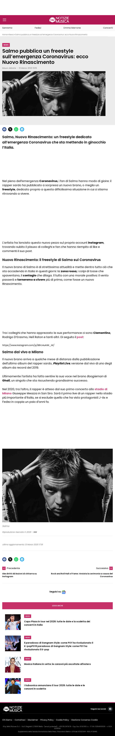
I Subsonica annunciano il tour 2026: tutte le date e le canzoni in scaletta (54, 687)
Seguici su (55, 591)
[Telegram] (22, 129)
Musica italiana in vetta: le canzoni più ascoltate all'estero (57, 664)
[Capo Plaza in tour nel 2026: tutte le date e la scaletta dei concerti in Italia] (13, 623)
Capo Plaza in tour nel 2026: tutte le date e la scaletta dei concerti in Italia (57, 623)
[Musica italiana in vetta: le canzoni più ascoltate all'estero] (13, 666)
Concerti (108, 27)
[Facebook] (4, 129)
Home (4, 34)
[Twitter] (10, 129)
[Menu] (4, 19)
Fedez (38, 27)
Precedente (13, 568)
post (80, 337)
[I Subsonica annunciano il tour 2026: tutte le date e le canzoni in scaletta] (13, 687)
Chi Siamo (7, 719)
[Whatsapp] (16, 129)
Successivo (102, 568)
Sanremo (7, 27)
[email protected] (50, 726)
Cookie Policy (62, 719)
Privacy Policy (47, 719)
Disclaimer (33, 719)
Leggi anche (57, 605)
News (11, 34)
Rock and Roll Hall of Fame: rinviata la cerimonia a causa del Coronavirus (82, 575)
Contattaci (20, 719)
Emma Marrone (72, 27)
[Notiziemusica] (59, 20)
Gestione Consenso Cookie (84, 719)
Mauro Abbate (9, 68)
